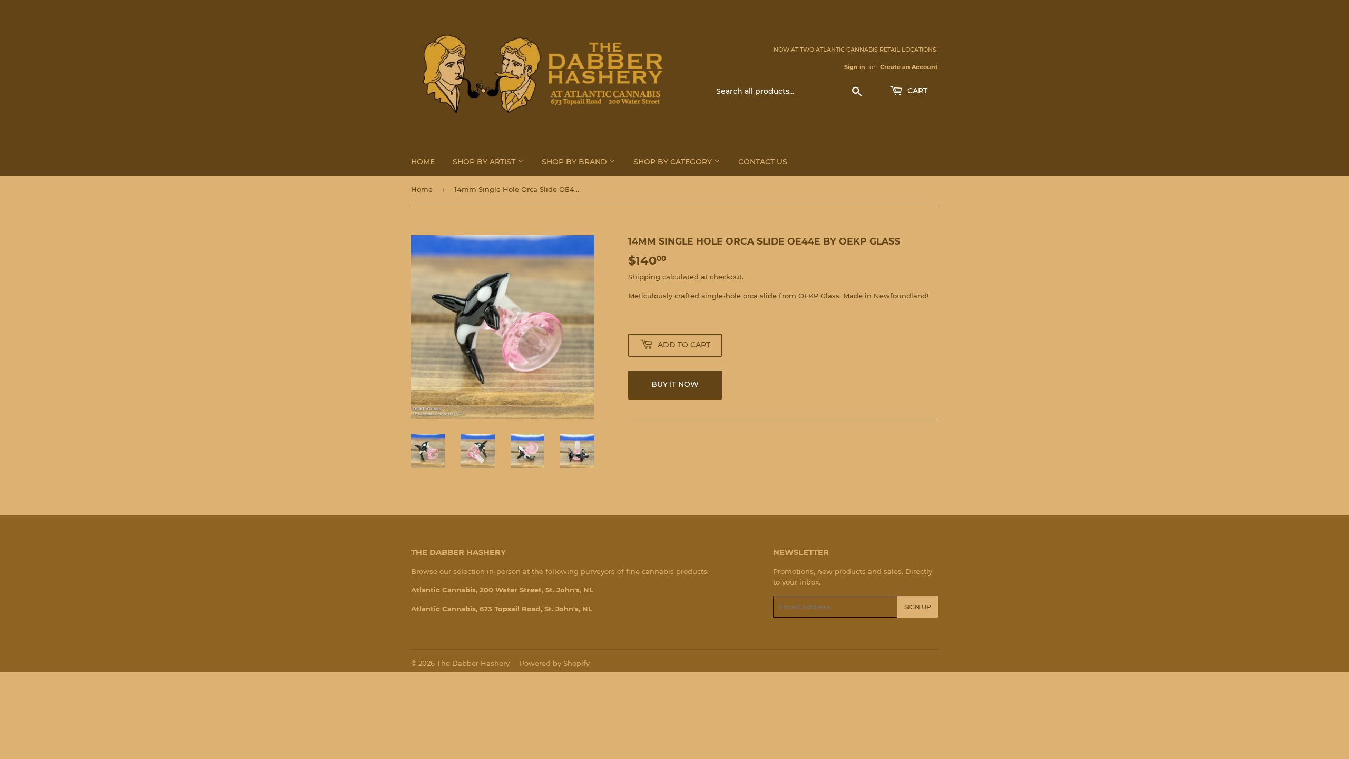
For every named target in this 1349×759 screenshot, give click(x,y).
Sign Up (917, 607)
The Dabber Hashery (473, 663)
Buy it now (675, 384)
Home (423, 162)
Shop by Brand (575, 162)
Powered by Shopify (555, 663)
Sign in (854, 67)
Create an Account (909, 67)
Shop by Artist (485, 162)
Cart (916, 90)
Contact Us (762, 162)
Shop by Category (673, 162)
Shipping (644, 277)
